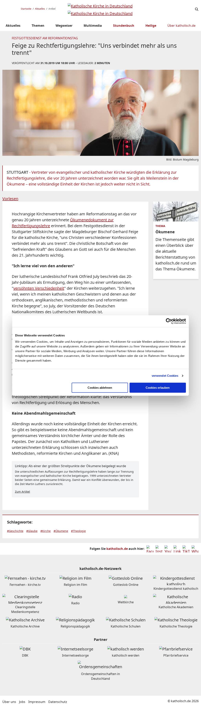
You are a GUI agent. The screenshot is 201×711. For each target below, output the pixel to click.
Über (181, 25)
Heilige (150, 25)
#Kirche (45, 531)
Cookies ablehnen (100, 387)
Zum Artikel (22, 491)
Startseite (26, 8)
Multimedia (93, 25)
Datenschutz (57, 702)
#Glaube (31, 531)
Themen (38, 25)
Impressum (36, 702)
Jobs (22, 702)
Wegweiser (64, 25)
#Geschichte (15, 531)
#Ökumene (61, 531)
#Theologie (78, 531)
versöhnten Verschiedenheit (38, 288)
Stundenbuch (123, 25)
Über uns (9, 702)
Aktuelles (40, 8)
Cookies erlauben (158, 387)
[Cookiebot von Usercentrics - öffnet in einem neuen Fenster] (169, 321)
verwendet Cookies (165, 375)
